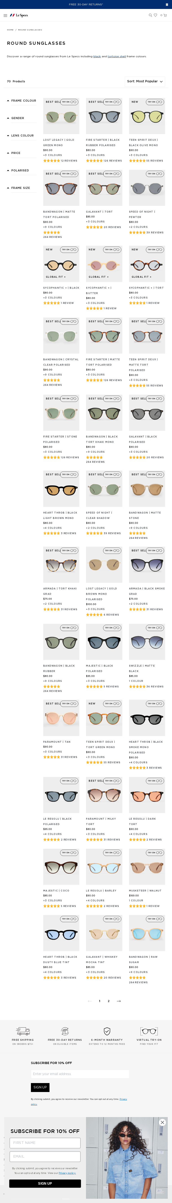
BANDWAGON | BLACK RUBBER (59, 668)
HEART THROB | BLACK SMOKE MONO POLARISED (146, 747)
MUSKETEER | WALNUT (145, 891)
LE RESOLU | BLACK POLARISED (57, 821)
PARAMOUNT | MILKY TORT (101, 821)
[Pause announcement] (167, 4)
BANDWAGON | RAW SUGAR (143, 960)
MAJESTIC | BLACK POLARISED (99, 668)
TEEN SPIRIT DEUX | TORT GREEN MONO (100, 745)
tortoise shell (117, 56)
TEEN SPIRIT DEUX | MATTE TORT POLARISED (143, 364)
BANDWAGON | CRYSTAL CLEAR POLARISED (61, 362)
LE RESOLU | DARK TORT (142, 821)
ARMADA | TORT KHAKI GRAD (60, 591)
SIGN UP (40, 1087)
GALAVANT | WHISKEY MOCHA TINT (102, 960)
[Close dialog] (162, 1122)
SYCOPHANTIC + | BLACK (61, 288)
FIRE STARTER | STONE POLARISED (60, 439)
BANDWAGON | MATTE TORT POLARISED (59, 214)
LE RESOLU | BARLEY (101, 891)
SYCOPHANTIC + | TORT (146, 288)
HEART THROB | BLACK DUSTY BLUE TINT (60, 960)
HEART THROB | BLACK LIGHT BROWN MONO (60, 515)
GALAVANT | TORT (99, 212)
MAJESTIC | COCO (56, 891)
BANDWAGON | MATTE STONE (145, 515)
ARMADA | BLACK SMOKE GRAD (147, 591)
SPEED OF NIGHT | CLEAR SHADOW (99, 515)
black (97, 56)
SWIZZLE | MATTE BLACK (142, 668)
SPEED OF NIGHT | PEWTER (142, 214)
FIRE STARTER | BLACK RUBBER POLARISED (103, 143)
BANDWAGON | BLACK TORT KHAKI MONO (102, 439)
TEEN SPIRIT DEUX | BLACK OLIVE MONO (143, 143)
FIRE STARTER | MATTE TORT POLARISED (103, 362)
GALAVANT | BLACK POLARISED (143, 439)
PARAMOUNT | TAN (57, 742)
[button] (150, 15)
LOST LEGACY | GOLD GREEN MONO (58, 143)
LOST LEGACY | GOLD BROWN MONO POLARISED (101, 594)
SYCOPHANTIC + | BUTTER (99, 290)
